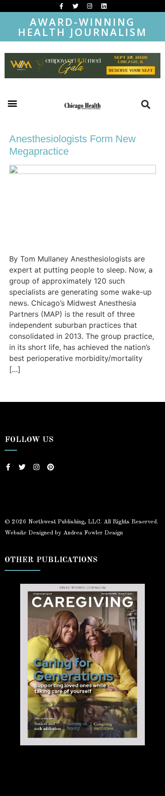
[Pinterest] (50, 467)
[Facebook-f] (61, 6)
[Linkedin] (104, 6)
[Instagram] (90, 6)
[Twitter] (76, 6)
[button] (12, 102)
